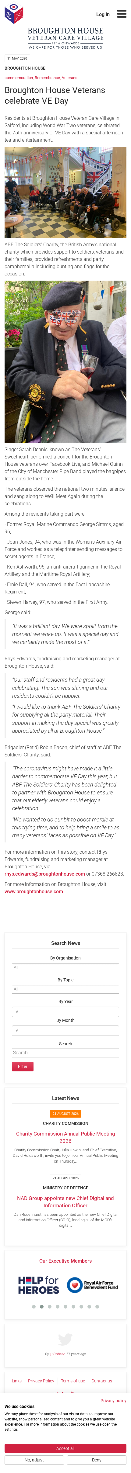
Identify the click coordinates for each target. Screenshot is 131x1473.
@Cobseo (58, 1354)
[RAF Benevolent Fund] (92, 1285)
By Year (65, 1001)
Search (65, 1043)
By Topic (65, 980)
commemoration (19, 77)
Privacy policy (113, 1400)
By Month (65, 1020)
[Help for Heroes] (39, 1285)
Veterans (69, 77)
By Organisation (65, 958)
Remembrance (47, 77)
